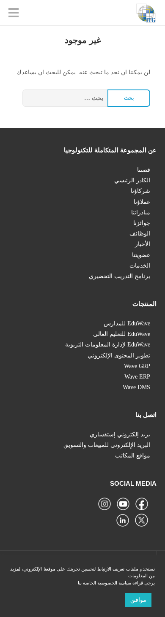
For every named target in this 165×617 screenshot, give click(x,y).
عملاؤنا (142, 202)
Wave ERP (137, 376)
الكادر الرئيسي (132, 180)
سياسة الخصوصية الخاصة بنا (104, 582)
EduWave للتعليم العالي (121, 334)
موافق (138, 600)
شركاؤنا (140, 191)
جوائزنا (141, 223)
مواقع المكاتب (132, 455)
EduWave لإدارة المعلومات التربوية (107, 344)
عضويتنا (141, 255)
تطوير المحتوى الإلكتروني (119, 355)
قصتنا (143, 170)
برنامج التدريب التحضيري (119, 276)
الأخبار (142, 244)
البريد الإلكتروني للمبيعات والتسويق (106, 445)
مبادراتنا (140, 212)
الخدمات (139, 265)
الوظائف (139, 233)
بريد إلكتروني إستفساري (120, 434)
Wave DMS (136, 387)
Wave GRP (137, 366)
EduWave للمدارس (127, 323)
